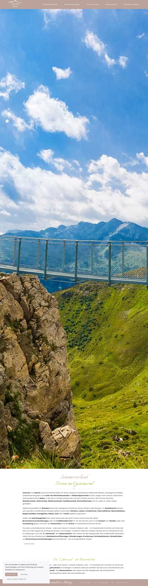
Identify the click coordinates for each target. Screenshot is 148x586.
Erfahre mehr (29, 544)
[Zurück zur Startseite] (14, 4)
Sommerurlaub (93, 4)
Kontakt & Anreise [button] (131, 4)
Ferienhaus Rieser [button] (50, 4)
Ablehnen (24, 574)
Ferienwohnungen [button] (72, 4)
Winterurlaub (111, 4)
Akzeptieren (11, 574)
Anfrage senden (122, 582)
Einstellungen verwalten (16, 579)
